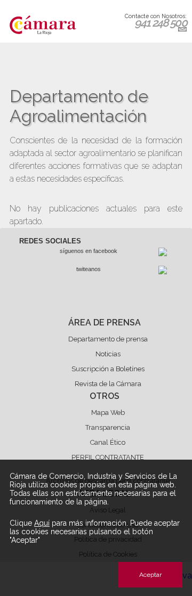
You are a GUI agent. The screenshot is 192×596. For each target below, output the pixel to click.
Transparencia (107, 427)
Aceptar (150, 574)
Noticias (108, 354)
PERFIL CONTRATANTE (107, 457)
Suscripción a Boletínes (108, 369)
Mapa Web (108, 413)
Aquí (42, 523)
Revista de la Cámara (108, 384)
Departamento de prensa (108, 339)
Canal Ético (107, 442)
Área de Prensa (104, 322)
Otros (104, 396)
